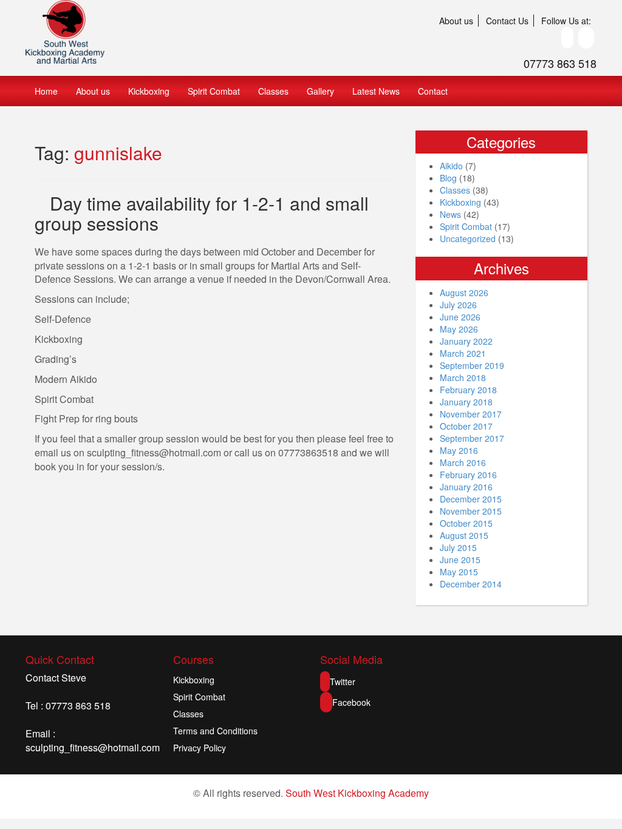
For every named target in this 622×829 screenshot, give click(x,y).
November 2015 (471, 511)
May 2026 (459, 329)
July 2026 (458, 305)
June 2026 (460, 317)
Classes (273, 91)
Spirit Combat (214, 91)
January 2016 (466, 487)
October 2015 (466, 523)
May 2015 (459, 572)
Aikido (451, 166)
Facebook (351, 702)
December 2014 (471, 584)
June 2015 (460, 559)
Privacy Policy (199, 748)
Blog (448, 178)
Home (46, 91)
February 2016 (468, 475)
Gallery (320, 91)
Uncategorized (468, 238)
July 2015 (458, 547)
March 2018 (463, 377)
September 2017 (472, 438)
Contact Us (507, 21)
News (450, 214)
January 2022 (466, 341)
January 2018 (466, 402)
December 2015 (471, 499)
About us (456, 21)
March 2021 (463, 353)
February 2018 (468, 390)
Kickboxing (148, 91)
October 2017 (466, 426)
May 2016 (459, 450)
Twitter (342, 681)
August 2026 (464, 292)
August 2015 (464, 535)
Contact (433, 91)
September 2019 (472, 365)
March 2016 (463, 462)
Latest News (376, 91)
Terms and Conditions (215, 731)
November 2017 (471, 414)
